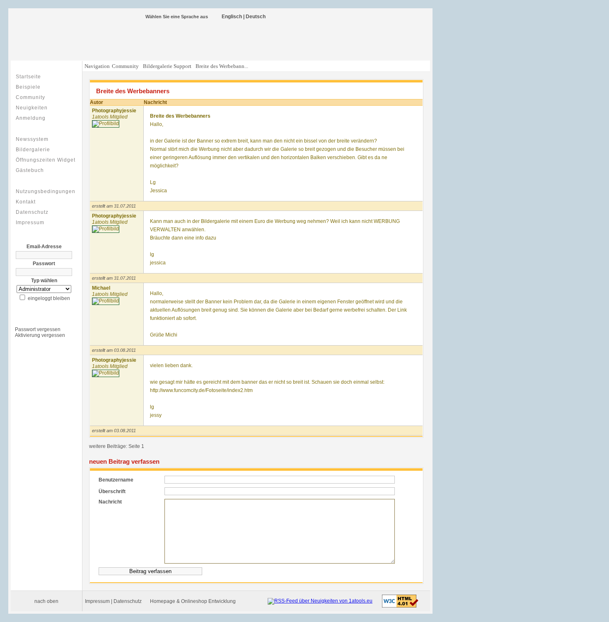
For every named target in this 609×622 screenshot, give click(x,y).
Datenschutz (32, 212)
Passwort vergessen (37, 329)
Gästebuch (30, 170)
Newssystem (32, 139)
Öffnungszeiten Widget (45, 160)
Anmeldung (31, 118)
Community (30, 97)
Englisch (232, 16)
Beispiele (28, 87)
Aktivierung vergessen (40, 335)
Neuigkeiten (32, 108)
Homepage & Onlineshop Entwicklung (193, 601)
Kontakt (26, 202)
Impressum (30, 222)
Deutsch (256, 16)
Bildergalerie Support (167, 66)
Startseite (28, 77)
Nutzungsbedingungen (45, 191)
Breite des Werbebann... (222, 66)
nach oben (46, 601)
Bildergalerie (33, 149)
